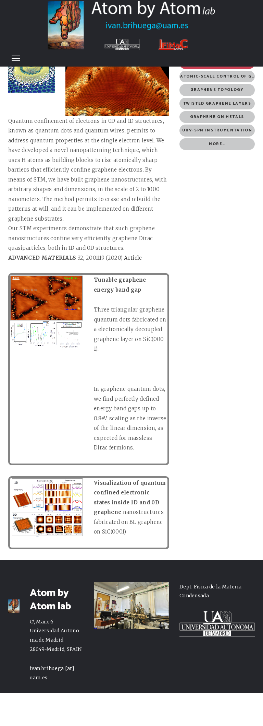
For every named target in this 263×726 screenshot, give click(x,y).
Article (133, 258)
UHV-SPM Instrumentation (217, 130)
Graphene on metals (217, 117)
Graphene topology (216, 90)
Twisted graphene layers (217, 104)
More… (217, 144)
